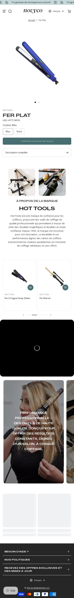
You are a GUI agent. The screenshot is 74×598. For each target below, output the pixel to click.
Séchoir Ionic (15, 301)
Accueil (31, 20)
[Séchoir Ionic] (23, 280)
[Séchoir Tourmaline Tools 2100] (58, 280)
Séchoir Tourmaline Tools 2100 (57, 303)
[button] (10, 11)
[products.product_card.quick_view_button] (34, 291)
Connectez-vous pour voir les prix (37, 141)
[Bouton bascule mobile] (5, 11)
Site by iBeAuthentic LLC (38, 587)
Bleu (8, 131)
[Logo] (33, 11)
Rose (19, 131)
